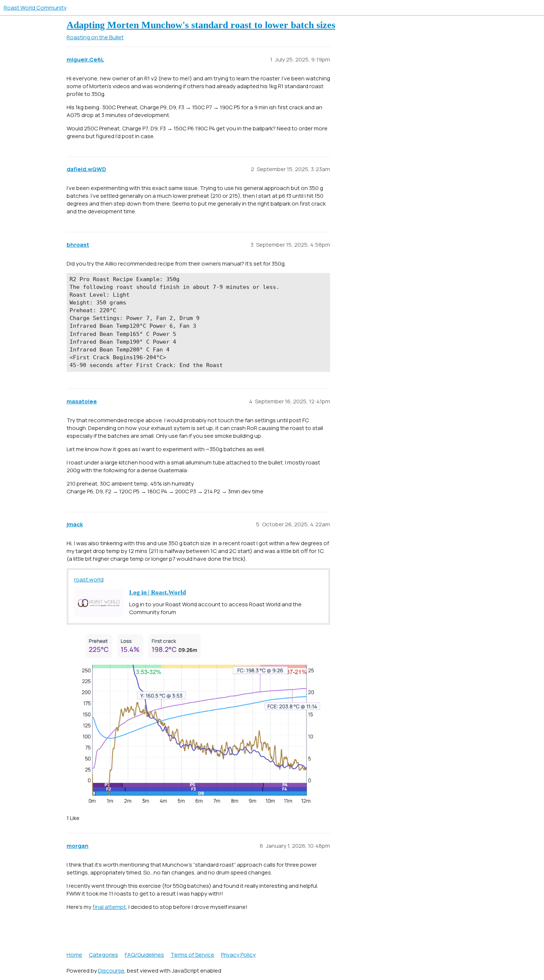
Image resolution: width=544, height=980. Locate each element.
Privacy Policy (238, 955)
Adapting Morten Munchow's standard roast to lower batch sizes (201, 25)
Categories (103, 955)
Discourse (111, 970)
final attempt (109, 907)
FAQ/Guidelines (144, 955)
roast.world (89, 579)
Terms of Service (192, 955)
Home (74, 955)
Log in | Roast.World (157, 592)
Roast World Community (35, 7)
